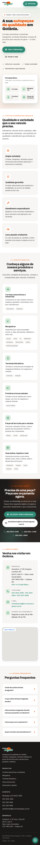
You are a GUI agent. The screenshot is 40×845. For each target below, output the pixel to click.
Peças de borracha (8, 782)
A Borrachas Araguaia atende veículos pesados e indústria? (17, 711)
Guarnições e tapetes (9, 785)
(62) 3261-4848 (21, 535)
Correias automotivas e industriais (13, 772)
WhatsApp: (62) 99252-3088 (12, 796)
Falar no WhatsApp (15, 49)
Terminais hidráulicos (9, 779)
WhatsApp (32, 3)
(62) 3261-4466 (30, 532)
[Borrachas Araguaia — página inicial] (7, 4)
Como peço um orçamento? (16, 722)
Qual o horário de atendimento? (18, 732)
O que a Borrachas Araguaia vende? (16, 700)
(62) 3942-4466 (13, 532)
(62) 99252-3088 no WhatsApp (21, 514)
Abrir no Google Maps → (21, 585)
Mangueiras (6, 775)
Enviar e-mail (13, 57)
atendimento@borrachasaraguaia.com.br (21, 523)
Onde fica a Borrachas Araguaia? (14, 689)
